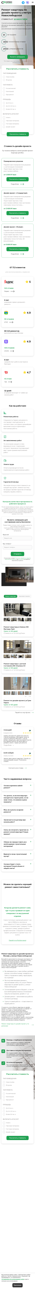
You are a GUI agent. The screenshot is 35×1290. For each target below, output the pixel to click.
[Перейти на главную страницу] (6, 2)
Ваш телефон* (7, 543)
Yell (5, 382)
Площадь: (7, 99)
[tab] (10, 596)
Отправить (17, 554)
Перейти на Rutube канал (17, 940)
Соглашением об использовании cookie (12, 1279)
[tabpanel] (17, 208)
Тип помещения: (9, 73)
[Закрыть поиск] (23, 2)
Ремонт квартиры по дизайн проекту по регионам (15, 1025)
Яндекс (6, 291)
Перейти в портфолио (22, 712)
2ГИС (6, 322)
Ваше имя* (6, 534)
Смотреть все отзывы (15, 768)
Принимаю (17, 1285)
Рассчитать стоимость (18, 134)
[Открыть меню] (33, 2)
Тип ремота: (8, 85)
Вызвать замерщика (17, 57)
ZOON (6, 351)
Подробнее (15, 184)
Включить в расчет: (11, 114)
